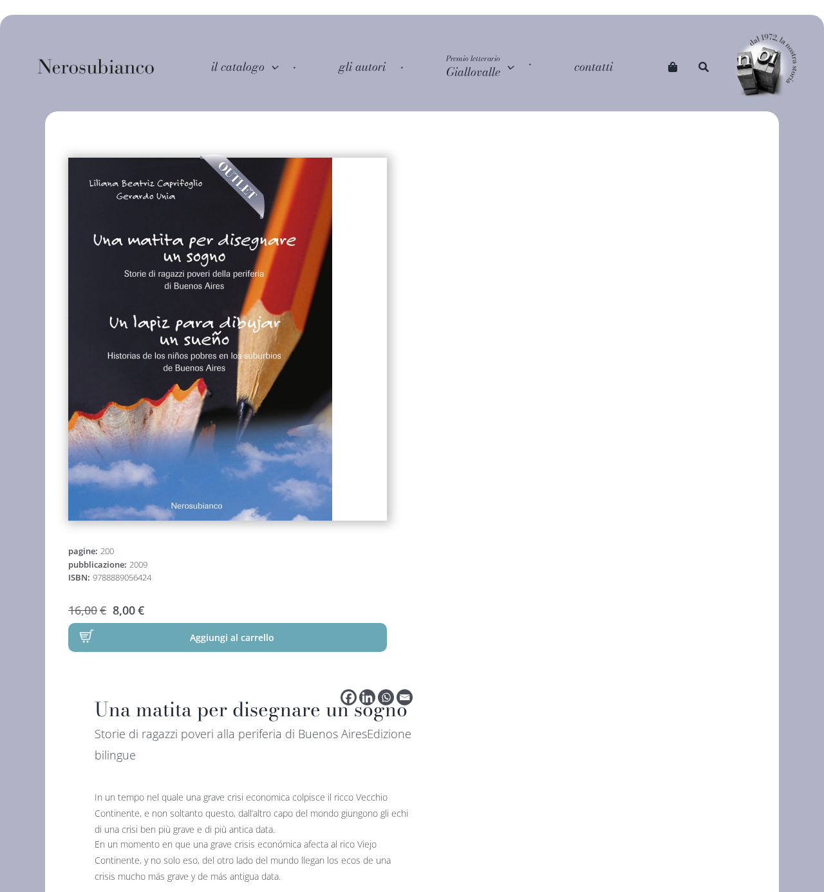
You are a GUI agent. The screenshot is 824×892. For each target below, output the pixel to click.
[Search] (703, 67)
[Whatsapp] (386, 697)
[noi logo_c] (766, 66)
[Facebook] (349, 697)
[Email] (405, 697)
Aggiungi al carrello (232, 637)
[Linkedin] (367, 697)
